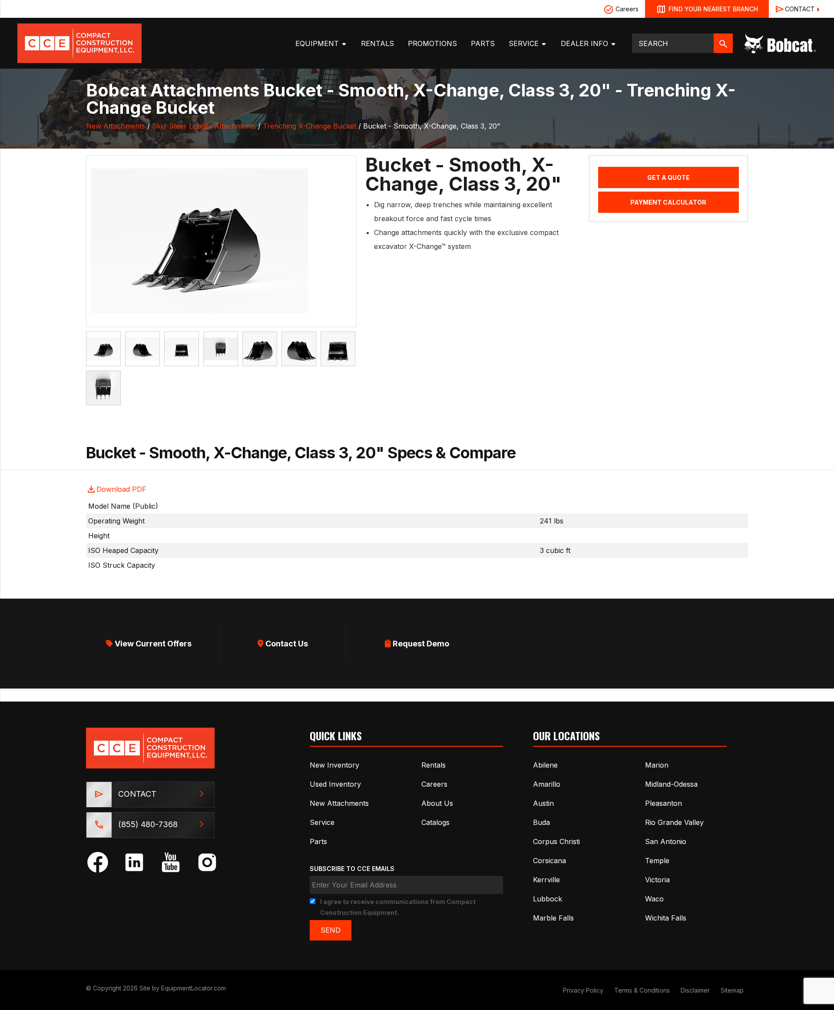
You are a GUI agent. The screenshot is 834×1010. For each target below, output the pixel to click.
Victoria (657, 879)
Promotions (432, 43)
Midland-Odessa (671, 784)
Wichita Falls (665, 918)
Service (525, 43)
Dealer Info (585, 43)
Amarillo (546, 784)
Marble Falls (553, 918)
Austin (543, 803)
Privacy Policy (583, 990)
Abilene (545, 765)
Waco (654, 898)
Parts (483, 43)
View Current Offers (152, 643)
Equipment (318, 43)
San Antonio (665, 841)
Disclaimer (695, 990)
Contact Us (286, 643)
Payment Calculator (668, 202)
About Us (437, 803)
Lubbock (547, 898)
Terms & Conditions (642, 990)
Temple (657, 860)
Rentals (377, 43)
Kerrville (546, 879)
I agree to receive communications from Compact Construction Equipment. (398, 907)
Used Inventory (335, 784)
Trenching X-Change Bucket (309, 126)
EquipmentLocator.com (193, 988)
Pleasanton (663, 803)
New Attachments (115, 126)
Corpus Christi (556, 841)
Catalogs (435, 822)
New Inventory (334, 765)
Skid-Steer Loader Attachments (204, 126)
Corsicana (549, 860)
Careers (626, 9)
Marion (657, 765)
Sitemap (732, 990)
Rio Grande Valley (674, 822)
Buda (541, 822)
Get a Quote (668, 177)
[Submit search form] (723, 43)
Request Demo (420, 643)
